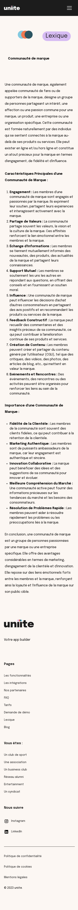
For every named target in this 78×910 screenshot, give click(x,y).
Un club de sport (15, 755)
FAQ (6, 697)
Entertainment (14, 784)
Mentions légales (15, 877)
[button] (69, 8)
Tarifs (8, 705)
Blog (7, 727)
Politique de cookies (18, 866)
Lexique (9, 720)
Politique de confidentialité (23, 856)
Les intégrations (15, 683)
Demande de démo (17, 712)
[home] (12, 8)
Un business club (15, 769)
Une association (15, 762)
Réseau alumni (14, 777)
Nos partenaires (15, 690)
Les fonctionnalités (17, 675)
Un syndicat (12, 791)
